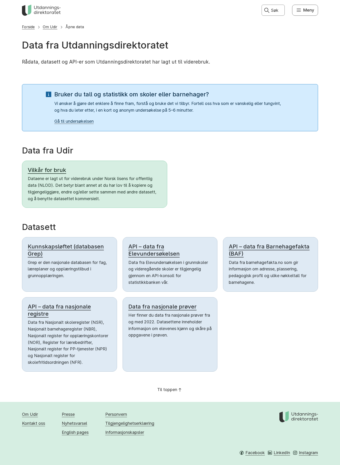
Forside (28, 26)
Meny (308, 10)
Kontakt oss (33, 423)
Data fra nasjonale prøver (162, 306)
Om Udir (50, 26)
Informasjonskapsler (124, 432)
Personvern (116, 414)
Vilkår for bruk (47, 170)
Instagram (308, 452)
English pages (75, 432)
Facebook (255, 452)
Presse (68, 414)
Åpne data (74, 26)
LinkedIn (282, 452)
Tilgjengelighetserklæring (129, 423)
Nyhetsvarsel (74, 423)
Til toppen (167, 389)
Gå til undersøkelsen (74, 121)
